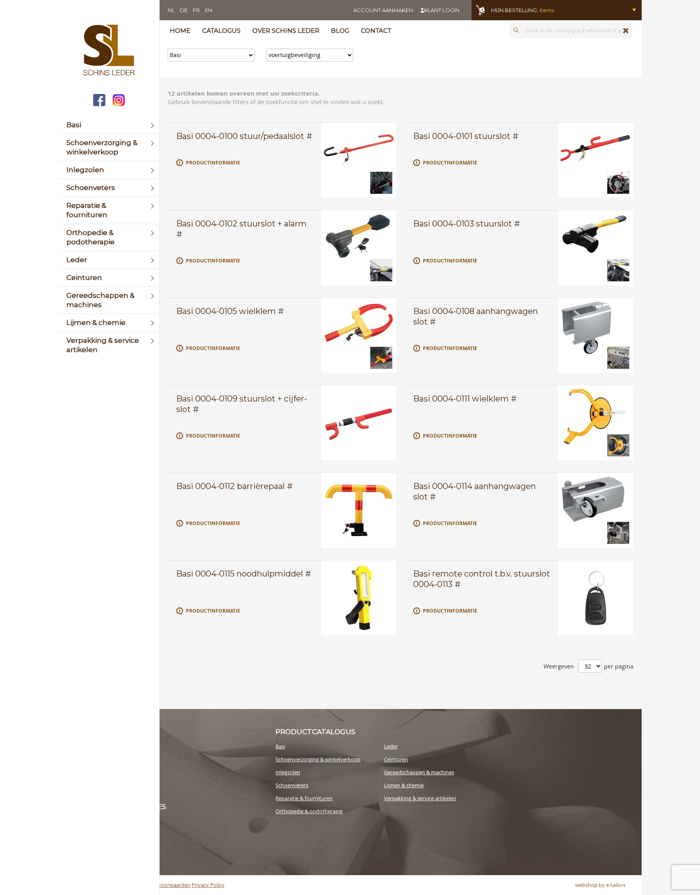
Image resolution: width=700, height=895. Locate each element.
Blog (340, 30)
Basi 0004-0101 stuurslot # (466, 136)
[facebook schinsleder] (99, 101)
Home (180, 30)
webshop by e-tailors (600, 885)
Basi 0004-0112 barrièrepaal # (234, 486)
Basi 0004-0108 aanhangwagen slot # (475, 316)
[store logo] (108, 51)
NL (171, 10)
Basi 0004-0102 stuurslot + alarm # (241, 229)
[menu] (108, 237)
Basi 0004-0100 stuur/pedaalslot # (244, 136)
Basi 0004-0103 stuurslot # (466, 224)
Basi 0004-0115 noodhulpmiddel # (243, 574)
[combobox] (571, 30)
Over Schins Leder (285, 30)
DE (184, 10)
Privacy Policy (208, 885)
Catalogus (221, 30)
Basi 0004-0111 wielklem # (465, 399)
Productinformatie (213, 162)
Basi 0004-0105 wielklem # (230, 311)
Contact (376, 30)
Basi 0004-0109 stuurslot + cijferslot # (241, 404)
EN (208, 10)
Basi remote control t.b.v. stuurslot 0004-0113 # (481, 579)
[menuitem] (108, 125)
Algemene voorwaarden (161, 885)
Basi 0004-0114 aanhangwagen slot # (474, 491)
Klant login (441, 10)
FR (196, 10)
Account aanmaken (383, 10)
